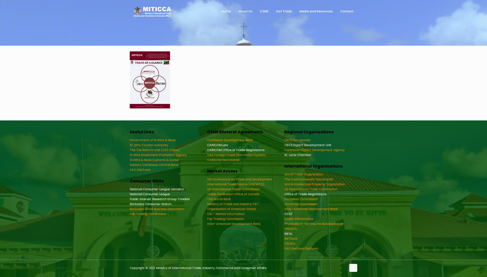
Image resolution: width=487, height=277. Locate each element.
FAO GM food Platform (301, 248)
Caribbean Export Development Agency (314, 150)
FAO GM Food (140, 170)
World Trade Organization (303, 174)
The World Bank (219, 199)
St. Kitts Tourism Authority (149, 145)
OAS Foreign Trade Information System (236, 155)
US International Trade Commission (233, 189)
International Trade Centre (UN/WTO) (235, 184)
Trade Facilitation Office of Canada (233, 194)
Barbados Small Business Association (157, 209)
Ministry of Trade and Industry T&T (233, 204)
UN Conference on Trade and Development (239, 179)
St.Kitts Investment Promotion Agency (158, 155)
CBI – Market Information (226, 214)
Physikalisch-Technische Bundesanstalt (314, 224)
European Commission (301, 199)
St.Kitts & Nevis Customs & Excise (154, 160)
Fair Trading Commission (148, 214)
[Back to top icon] (353, 268)
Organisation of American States (231, 209)
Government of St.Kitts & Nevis (153, 140)
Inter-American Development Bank (233, 224)
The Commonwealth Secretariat (308, 179)
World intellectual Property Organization (314, 184)
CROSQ (289, 243)
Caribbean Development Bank (230, 140)
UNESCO (290, 229)
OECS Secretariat (297, 140)
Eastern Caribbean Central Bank (154, 165)
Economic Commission (301, 204)
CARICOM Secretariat (223, 160)
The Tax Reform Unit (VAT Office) (155, 150)
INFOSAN (290, 238)
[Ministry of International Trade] (153, 11)
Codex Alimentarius (298, 219)
